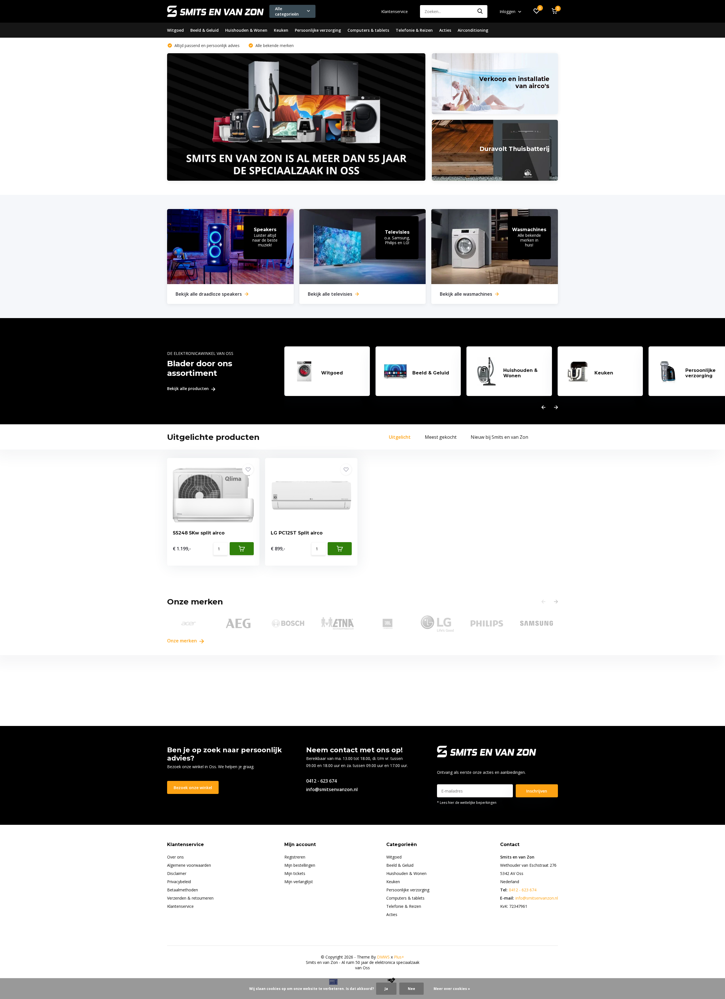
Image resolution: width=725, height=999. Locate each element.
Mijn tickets (294, 873)
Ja (386, 988)
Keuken (281, 30)
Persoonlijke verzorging (318, 30)
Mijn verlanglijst (298, 881)
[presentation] (543, 407)
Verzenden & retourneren (190, 898)
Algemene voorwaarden (189, 865)
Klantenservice (394, 11)
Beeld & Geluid (204, 30)
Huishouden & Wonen (246, 30)
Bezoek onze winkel (193, 787)
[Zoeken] (480, 11)
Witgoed (175, 30)
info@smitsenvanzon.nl (332, 789)
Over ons (175, 857)
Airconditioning (473, 30)
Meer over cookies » (452, 988)
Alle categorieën (287, 11)
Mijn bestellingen (299, 865)
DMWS (383, 957)
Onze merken (182, 641)
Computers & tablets (368, 30)
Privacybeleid (179, 881)
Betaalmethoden (182, 890)
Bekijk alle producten (188, 388)
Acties (445, 30)
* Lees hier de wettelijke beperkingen (466, 802)
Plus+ (399, 957)
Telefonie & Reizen (414, 30)
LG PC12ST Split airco (297, 533)
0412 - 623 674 (321, 781)
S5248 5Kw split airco (199, 533)
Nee (411, 988)
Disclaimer (176, 873)
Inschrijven (536, 791)
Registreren (294, 857)
